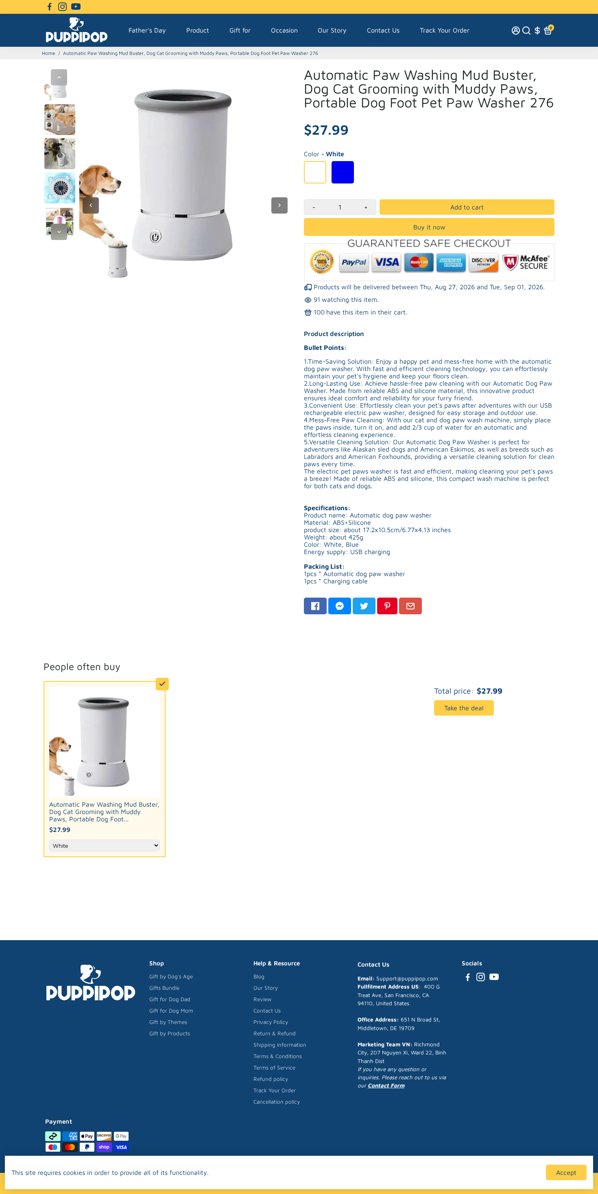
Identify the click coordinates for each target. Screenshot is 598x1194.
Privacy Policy (270, 1022)
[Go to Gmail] (410, 606)
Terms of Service (274, 1067)
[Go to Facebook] (49, 7)
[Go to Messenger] (339, 606)
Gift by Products (169, 1033)
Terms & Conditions (277, 1056)
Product (197, 30)
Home (48, 53)
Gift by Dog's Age (171, 976)
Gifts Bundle (164, 987)
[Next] (59, 232)
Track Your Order (444, 30)
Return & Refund (274, 1033)
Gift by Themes (168, 1022)
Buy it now (429, 227)
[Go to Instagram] (62, 7)
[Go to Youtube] (76, 7)
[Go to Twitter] (364, 606)
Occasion (284, 30)
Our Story (332, 30)
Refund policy (270, 1079)
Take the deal (464, 708)
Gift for (240, 30)
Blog (258, 976)
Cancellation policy (276, 1101)
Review (262, 999)
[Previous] (59, 77)
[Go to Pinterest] (387, 606)
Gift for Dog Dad (169, 999)
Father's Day (147, 30)
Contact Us (383, 30)
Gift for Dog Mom (171, 1010)
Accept (566, 1172)
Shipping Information (279, 1044)
